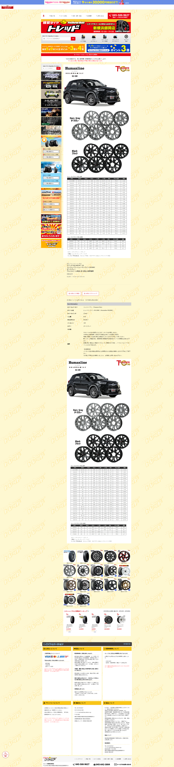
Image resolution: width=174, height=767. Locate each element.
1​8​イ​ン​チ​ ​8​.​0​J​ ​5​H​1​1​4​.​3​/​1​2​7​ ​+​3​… (107, 626)
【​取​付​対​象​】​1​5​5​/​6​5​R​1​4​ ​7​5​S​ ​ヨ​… (69, 626)
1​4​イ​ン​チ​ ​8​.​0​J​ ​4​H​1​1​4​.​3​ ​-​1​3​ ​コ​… (120, 626)
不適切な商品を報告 (92, 300)
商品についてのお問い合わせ (76, 300)
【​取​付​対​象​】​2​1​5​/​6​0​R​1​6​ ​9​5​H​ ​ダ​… (82, 626)
